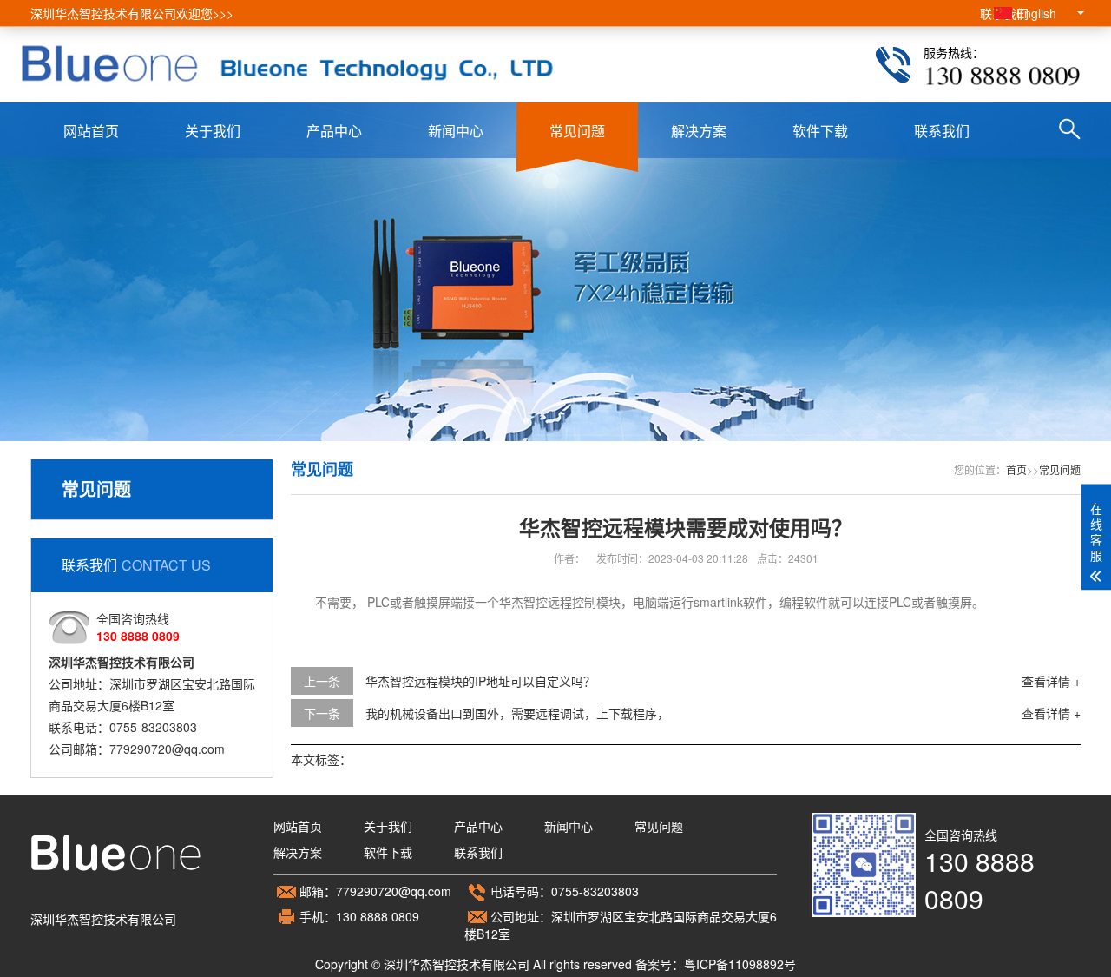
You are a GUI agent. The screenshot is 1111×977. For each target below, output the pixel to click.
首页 (1016, 469)
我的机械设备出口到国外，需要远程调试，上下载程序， (517, 713)
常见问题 (577, 131)
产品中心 (334, 131)
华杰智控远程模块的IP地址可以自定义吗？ (480, 681)
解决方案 (698, 131)
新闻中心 (455, 131)
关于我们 (212, 131)
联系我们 (942, 131)
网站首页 (91, 131)
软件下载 (820, 131)
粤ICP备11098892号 (740, 964)
